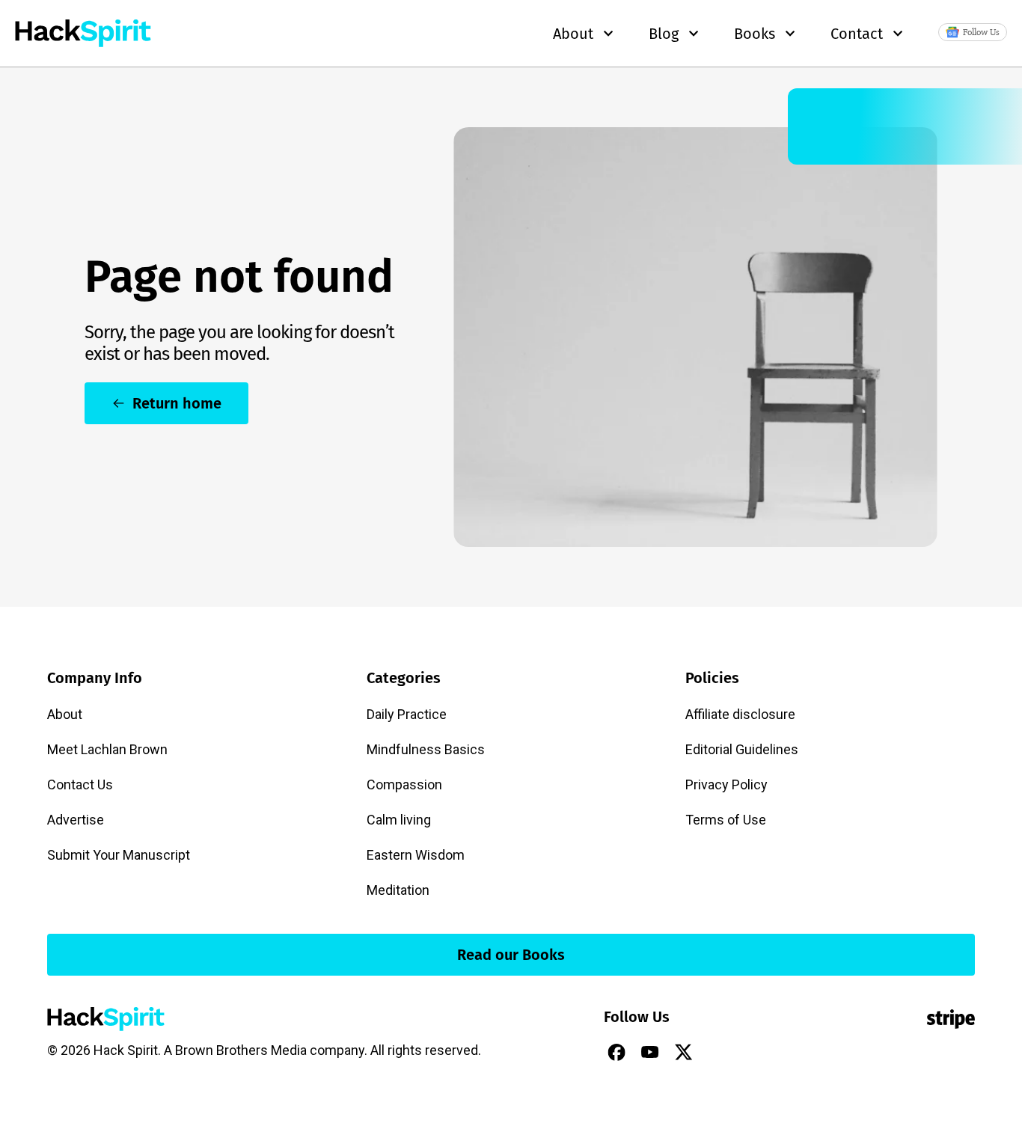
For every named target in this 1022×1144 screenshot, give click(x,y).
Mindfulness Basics (426, 749)
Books (754, 34)
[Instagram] (717, 1052)
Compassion (404, 784)
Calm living (399, 820)
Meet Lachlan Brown (107, 749)
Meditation (398, 890)
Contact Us (80, 784)
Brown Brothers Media (241, 1050)
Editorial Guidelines (741, 749)
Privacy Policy (726, 784)
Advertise (75, 820)
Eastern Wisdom (416, 855)
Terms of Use (725, 820)
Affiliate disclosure (740, 714)
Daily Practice (407, 714)
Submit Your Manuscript (118, 855)
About (64, 714)
